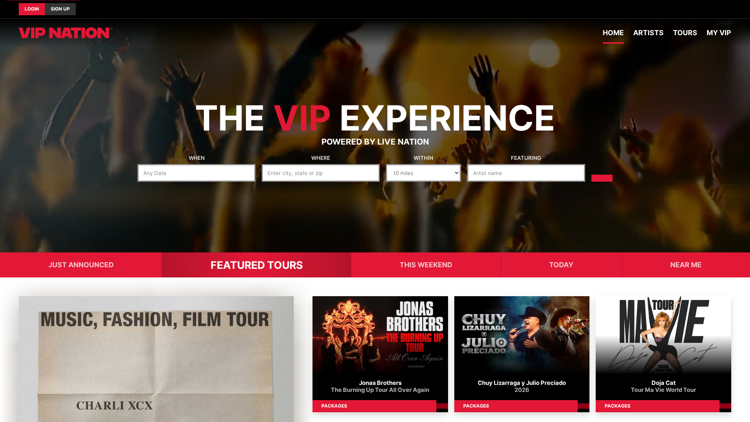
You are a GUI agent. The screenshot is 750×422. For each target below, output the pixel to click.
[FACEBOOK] (719, 9)
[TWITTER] (725, 9)
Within (423, 158)
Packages (334, 406)
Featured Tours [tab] (257, 265)
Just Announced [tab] (81, 265)
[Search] (601, 178)
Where (320, 158)
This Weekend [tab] (426, 265)
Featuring (526, 158)
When (197, 158)
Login (32, 9)
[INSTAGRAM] (731, 9)
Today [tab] (561, 265)
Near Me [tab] (686, 265)
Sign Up (60, 9)
